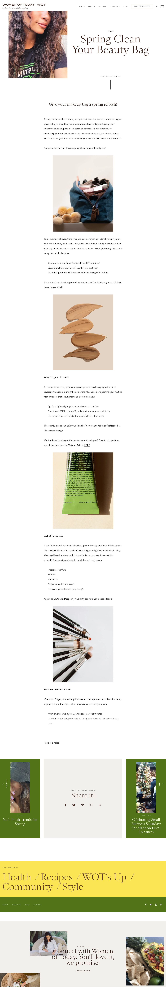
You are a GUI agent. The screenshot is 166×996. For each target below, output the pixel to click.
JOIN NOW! (124, 515)
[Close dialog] (160, 5)
